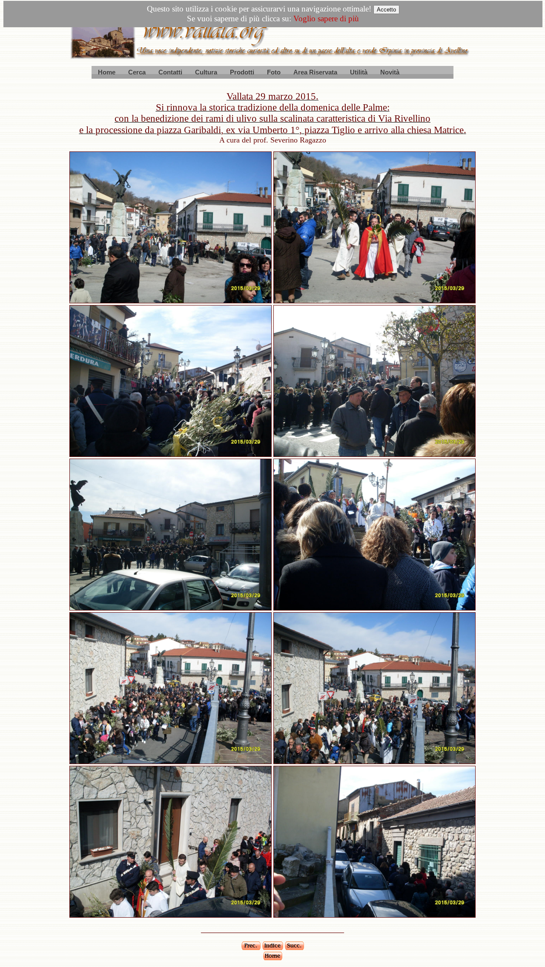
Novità (389, 72)
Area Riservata (315, 72)
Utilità (358, 72)
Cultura (206, 72)
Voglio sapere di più (326, 18)
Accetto (386, 9)
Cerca (137, 72)
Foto (274, 72)
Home (106, 72)
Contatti (170, 72)
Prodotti (242, 72)
